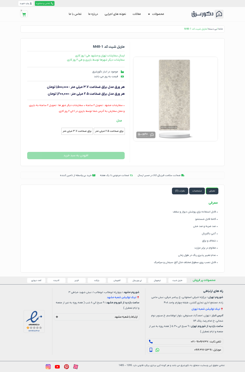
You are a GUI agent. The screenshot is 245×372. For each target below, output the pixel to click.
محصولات (158, 14)
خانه (220, 29)
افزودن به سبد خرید (76, 155)
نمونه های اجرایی (115, 14)
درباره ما (93, 14)
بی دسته (212, 29)
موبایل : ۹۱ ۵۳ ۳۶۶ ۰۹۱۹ (207, 350)
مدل (119, 120)
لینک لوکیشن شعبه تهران (206, 309)
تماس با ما (75, 14)
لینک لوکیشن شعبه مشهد (121, 297)
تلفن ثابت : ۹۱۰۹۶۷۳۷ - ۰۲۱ (206, 341)
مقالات (137, 14)
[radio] (109, 131)
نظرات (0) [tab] (180, 190)
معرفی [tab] (212, 190)
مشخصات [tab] (197, 190)
